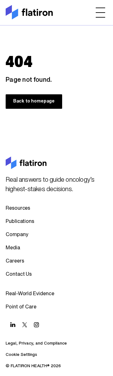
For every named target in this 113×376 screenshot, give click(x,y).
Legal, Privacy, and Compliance (36, 343)
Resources (18, 208)
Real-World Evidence (30, 293)
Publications (20, 221)
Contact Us (19, 274)
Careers (15, 261)
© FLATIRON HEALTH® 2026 (33, 366)
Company (17, 234)
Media (13, 248)
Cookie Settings (21, 355)
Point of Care (21, 307)
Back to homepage (34, 101)
